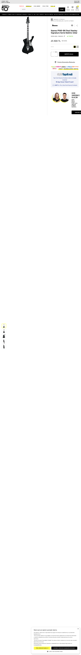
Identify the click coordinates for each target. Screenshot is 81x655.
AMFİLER (51, 14)
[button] (4, 326)
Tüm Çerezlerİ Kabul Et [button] (42, 648)
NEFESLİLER (61, 14)
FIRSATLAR (21, 6)
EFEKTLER (47, 14)
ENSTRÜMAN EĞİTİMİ (74, 14)
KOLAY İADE (76, 1)
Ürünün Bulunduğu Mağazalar (66, 62)
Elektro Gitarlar (69, 20)
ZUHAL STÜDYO (45, 6)
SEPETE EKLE (69, 54)
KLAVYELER (24, 14)
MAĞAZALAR (76, 2)
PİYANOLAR (4, 14)
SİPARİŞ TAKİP (5, 1)
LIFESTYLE (66, 14)
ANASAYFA (56, 19)
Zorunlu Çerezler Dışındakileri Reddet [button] (64, 648)
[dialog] (55, 640)
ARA (62, 9)
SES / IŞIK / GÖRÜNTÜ (39, 14)
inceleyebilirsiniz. (38, 645)
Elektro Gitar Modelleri (57, 20)
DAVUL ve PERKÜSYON (17, 14)
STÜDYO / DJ (30, 14)
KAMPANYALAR (28, 6)
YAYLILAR (56, 14)
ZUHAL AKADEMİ (37, 6)
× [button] (78, 628)
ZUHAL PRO (53, 6)
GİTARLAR (9, 14)
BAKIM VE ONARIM (6, 2)
